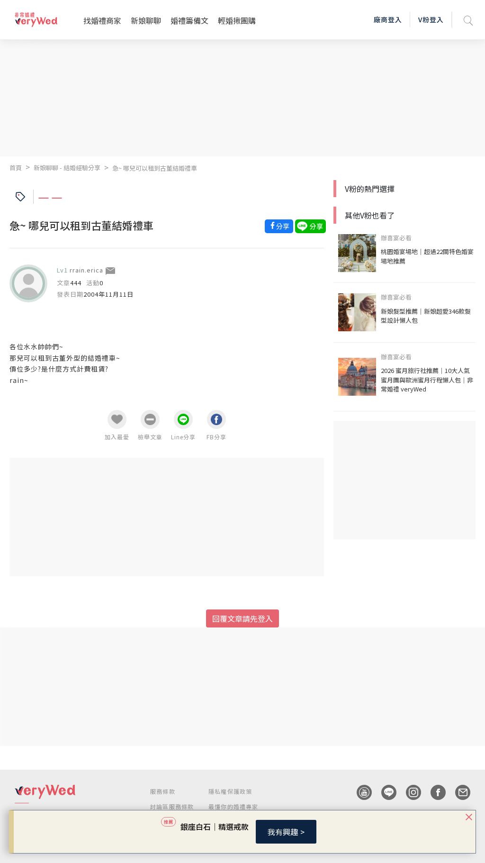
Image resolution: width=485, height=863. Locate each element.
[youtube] (359, 792)
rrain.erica (86, 269)
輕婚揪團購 (237, 20)
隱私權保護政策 (230, 791)
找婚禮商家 (102, 20)
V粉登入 (431, 19)
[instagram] (408, 792)
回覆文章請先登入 (242, 618)
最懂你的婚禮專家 (233, 806)
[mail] (458, 792)
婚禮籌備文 (189, 20)
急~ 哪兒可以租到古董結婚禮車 (154, 168)
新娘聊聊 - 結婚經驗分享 (67, 167)
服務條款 (162, 791)
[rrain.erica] (28, 283)
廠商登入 (388, 19)
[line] (384, 792)
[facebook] (433, 792)
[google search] (468, 20)
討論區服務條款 (172, 806)
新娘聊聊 (146, 20)
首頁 (15, 167)
